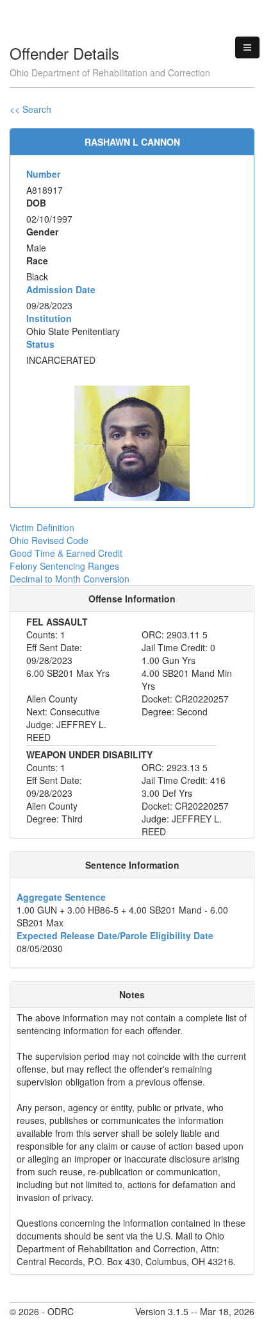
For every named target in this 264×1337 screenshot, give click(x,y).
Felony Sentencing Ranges (64, 565)
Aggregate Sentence (61, 896)
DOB (36, 202)
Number (43, 173)
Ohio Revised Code (49, 540)
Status (40, 343)
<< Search (30, 109)
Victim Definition (42, 527)
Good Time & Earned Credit (66, 553)
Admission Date (60, 289)
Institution (49, 318)
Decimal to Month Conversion (69, 578)
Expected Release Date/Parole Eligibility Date (115, 935)
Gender (42, 231)
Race (37, 260)
